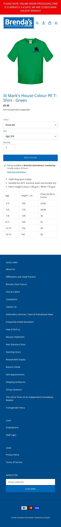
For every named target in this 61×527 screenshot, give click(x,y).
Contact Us (11, 306)
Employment (12, 427)
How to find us (13, 329)
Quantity (6, 142)
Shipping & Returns (15, 382)
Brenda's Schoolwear (25, 517)
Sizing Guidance (14, 389)
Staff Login (11, 435)
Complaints (11, 299)
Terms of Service (14, 462)
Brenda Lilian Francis (16, 284)
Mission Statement (15, 337)
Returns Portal (13, 367)
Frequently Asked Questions (20, 321)
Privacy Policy (12, 454)
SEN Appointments (15, 374)
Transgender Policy (15, 407)
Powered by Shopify (42, 517)
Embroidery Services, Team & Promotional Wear (29, 314)
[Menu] (56, 23)
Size (5, 131)
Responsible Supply (15, 359)
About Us (10, 269)
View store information (16, 172)
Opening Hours (13, 352)
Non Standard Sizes (15, 344)
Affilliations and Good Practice (21, 276)
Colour (6, 119)
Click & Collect (13, 291)
